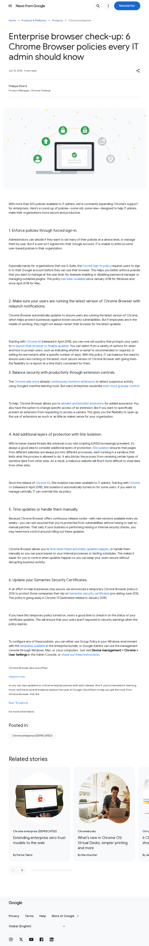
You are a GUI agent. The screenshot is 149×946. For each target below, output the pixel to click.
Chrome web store (26, 382)
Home (12, 20)
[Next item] (22, 870)
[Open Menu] (10, 5)
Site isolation (101, 448)
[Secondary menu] (108, 5)
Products (57, 20)
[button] (127, 5)
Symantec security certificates (89, 593)
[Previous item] (13, 870)
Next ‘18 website (18, 702)
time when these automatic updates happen (79, 549)
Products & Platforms (34, 20)
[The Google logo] (15, 903)
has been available (73, 279)
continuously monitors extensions (73, 382)
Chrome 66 (33, 341)
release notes (17, 676)
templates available (32, 646)
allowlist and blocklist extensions (82, 403)
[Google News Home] (30, 5)
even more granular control (121, 386)
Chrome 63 (43, 483)
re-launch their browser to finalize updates (40, 346)
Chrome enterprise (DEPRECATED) (32, 735)
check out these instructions (80, 655)
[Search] (98, 5)
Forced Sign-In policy (96, 266)
